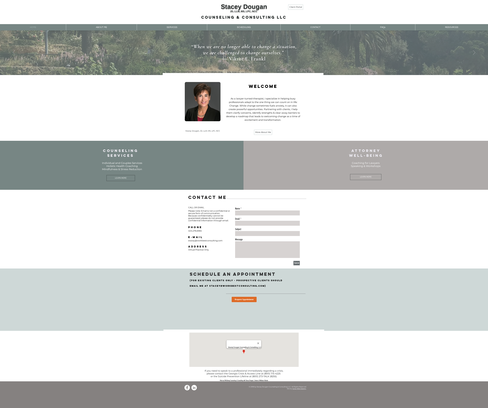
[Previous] (14, 52)
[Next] (474, 52)
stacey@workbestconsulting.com (237, 285)
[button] (172, 27)
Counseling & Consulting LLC (244, 17)
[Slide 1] (240, 68)
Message (239, 239)
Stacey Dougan (244, 6)
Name (237, 208)
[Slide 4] (247, 68)
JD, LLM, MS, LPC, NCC (243, 11)
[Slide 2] (242, 68)
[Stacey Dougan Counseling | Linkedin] (194, 387)
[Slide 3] (245, 68)
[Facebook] (187, 387)
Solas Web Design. (299, 389)
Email (237, 219)
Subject (238, 229)
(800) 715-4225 (272, 373)
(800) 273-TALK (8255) (264, 376)
